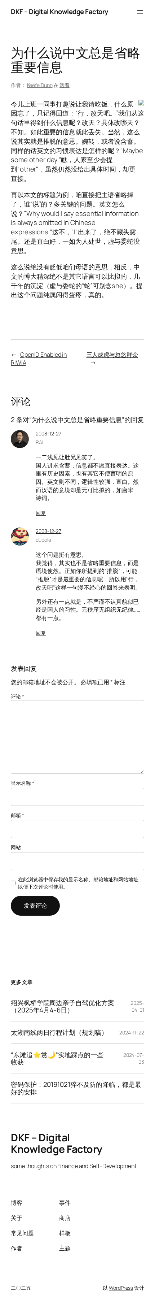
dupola (43, 539)
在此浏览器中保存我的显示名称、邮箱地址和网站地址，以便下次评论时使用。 (80, 883)
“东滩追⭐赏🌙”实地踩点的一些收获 (57, 1058)
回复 (41, 512)
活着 (64, 85)
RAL (40, 442)
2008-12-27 (48, 433)
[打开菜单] (140, 12)
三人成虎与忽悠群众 (112, 355)
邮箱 (17, 815)
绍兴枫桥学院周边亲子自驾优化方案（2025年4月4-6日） (62, 1006)
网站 (16, 847)
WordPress (121, 1287)
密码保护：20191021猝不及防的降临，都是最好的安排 (76, 1088)
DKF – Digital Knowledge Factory (59, 11)
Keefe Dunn (40, 85)
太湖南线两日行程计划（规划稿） (59, 1032)
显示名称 (22, 783)
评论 (17, 696)
